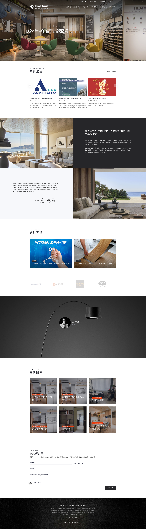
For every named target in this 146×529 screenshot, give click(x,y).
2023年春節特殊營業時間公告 (97, 99)
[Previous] (30, 85)
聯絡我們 (103, 1)
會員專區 (93, 1)
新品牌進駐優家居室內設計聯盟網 (41, 99)
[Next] (115, 85)
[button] (110, 2)
